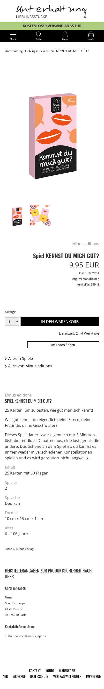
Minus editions (85, 243)
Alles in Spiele (20, 358)
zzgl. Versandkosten (85, 279)
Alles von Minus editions (30, 366)
